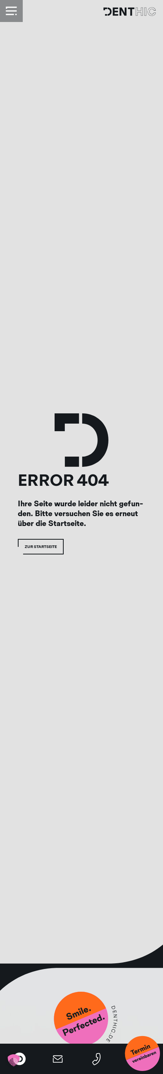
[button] (13, 1060)
